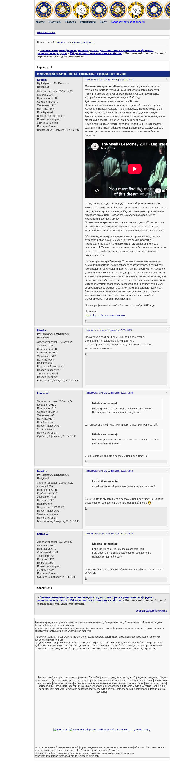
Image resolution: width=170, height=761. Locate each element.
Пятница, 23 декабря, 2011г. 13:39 (115, 393)
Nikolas (42, 79)
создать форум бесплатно (151, 610)
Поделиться (91, 79)
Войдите (61, 42)
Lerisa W (42, 393)
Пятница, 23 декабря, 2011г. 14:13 (115, 533)
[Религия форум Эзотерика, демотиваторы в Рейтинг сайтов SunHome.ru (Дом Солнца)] (109, 729)
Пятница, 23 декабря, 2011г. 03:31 (115, 330)
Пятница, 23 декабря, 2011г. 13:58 (115, 471)
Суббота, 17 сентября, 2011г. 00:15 (116, 79)
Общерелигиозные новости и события (96, 53)
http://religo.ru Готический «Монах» (105, 315)
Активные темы (46, 32)
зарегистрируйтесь (83, 42)
